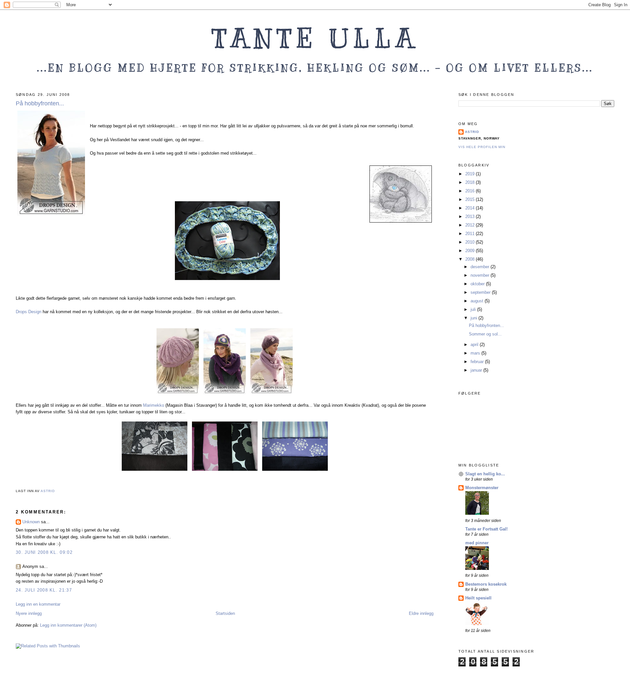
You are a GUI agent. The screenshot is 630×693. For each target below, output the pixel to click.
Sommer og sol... (485, 334)
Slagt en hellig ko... (485, 473)
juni (474, 317)
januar (477, 370)
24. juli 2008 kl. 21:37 (44, 590)
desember (481, 266)
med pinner (477, 542)
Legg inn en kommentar (38, 604)
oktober (478, 283)
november (481, 275)
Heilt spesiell (478, 598)
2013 (470, 216)
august (478, 300)
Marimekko (153, 405)
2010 (470, 242)
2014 (470, 208)
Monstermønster (481, 487)
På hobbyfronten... (486, 325)
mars (476, 353)
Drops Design (29, 311)
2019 (470, 173)
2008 (470, 259)
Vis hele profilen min (481, 147)
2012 (470, 225)
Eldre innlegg (421, 613)
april (475, 344)
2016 (470, 190)
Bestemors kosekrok (486, 584)
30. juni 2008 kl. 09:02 (44, 552)
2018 (470, 182)
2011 (470, 233)
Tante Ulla (315, 38)
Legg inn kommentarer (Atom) (68, 625)
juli (474, 309)
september (481, 292)
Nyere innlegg (29, 613)
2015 (470, 199)
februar (478, 361)
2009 (470, 250)
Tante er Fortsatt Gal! (486, 529)
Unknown (31, 521)
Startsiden (225, 613)
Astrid (472, 132)
